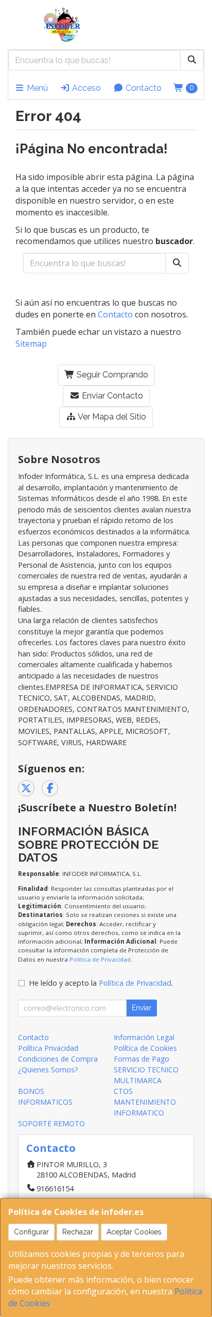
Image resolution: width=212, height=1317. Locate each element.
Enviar (141, 1008)
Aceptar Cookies (134, 1232)
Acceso (85, 88)
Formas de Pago (141, 1059)
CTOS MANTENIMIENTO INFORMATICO (145, 1102)
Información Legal (144, 1037)
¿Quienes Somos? (48, 1069)
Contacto (142, 88)
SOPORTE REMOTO (51, 1123)
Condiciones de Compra (58, 1059)
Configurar (31, 1232)
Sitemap (31, 343)
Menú (36, 88)
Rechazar (77, 1232)
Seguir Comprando (111, 375)
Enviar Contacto (111, 396)
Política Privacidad (48, 1048)
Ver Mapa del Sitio (111, 417)
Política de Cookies (145, 1048)
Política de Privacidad (100, 959)
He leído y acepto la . (101, 983)
